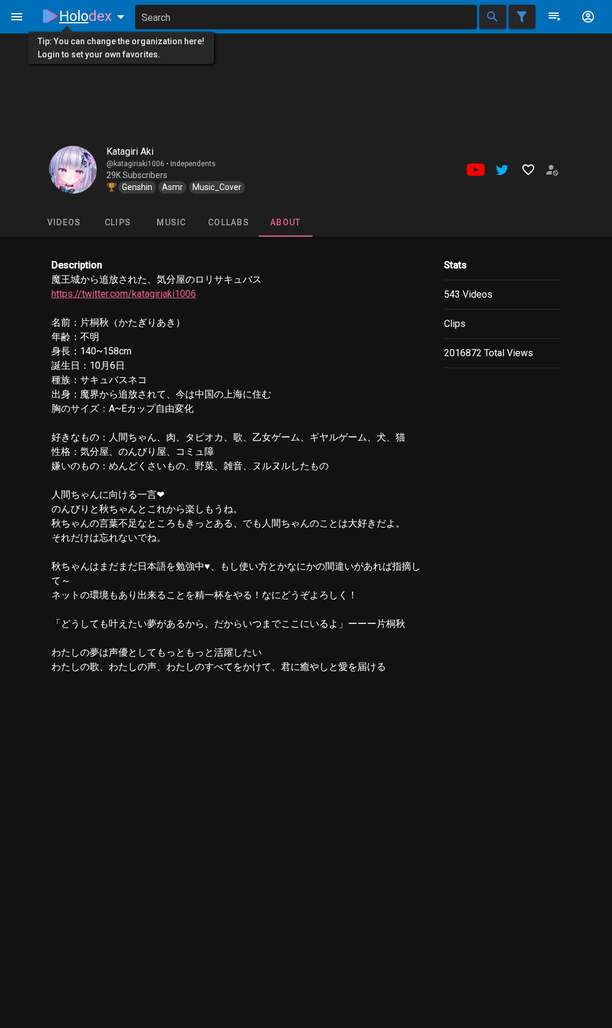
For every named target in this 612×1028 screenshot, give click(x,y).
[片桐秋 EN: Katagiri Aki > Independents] (73, 170)
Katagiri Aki (130, 151)
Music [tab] (171, 222)
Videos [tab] (64, 222)
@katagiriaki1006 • (138, 164)
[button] (94, 16)
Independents (193, 164)
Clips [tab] (118, 222)
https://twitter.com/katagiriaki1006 (123, 293)
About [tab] (285, 222)
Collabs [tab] (228, 222)
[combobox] (306, 17)
